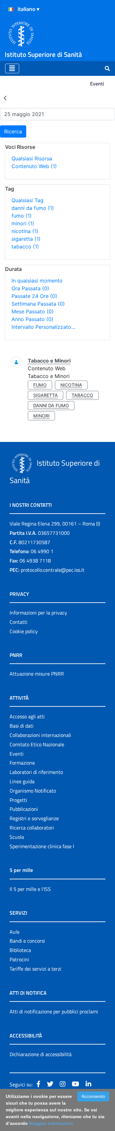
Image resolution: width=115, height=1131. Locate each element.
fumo (22, 215)
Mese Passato (33, 311)
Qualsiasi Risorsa (32, 158)
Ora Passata (30, 288)
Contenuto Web (34, 166)
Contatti (18, 622)
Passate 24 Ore (34, 296)
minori (23, 223)
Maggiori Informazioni (51, 1123)
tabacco (25, 246)
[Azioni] (11, 9)
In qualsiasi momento (37, 280)
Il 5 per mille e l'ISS (30, 889)
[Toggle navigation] (12, 68)
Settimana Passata (38, 304)
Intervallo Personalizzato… (43, 327)
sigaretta (26, 239)
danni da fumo (33, 208)
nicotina (25, 231)
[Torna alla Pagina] (5, 98)
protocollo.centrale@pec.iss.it (52, 570)
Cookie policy (24, 631)
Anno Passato (32, 319)
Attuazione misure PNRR (37, 674)
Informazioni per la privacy (38, 612)
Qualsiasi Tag (27, 200)
